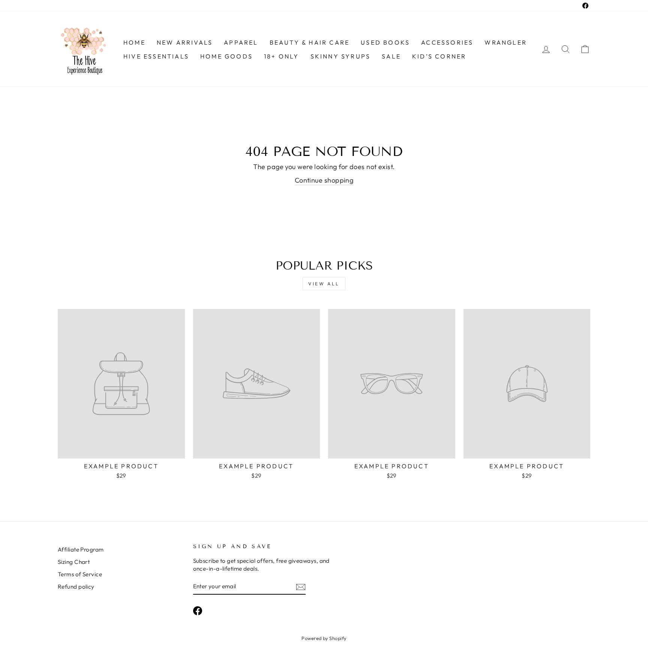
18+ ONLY (281, 56)
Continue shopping (324, 180)
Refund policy (76, 586)
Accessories (447, 42)
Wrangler (505, 42)
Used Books (385, 42)
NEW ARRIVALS (185, 42)
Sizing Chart (74, 561)
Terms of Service (80, 574)
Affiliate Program (81, 549)
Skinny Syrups (340, 56)
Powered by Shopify (324, 638)
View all (324, 283)
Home (134, 42)
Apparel (241, 42)
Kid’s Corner (439, 56)
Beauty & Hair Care (310, 42)
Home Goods (226, 56)
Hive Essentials (156, 56)
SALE (391, 56)
